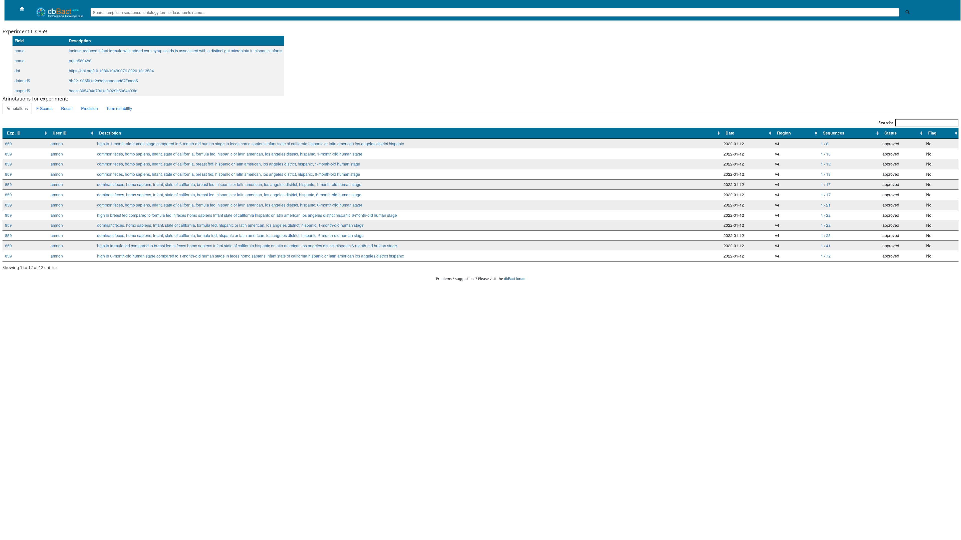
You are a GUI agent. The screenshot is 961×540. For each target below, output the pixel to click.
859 (8, 143)
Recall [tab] (67, 108)
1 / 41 (826, 245)
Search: (885, 123)
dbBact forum (514, 278)
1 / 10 (826, 154)
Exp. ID (14, 133)
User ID (60, 133)
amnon (57, 143)
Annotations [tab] (17, 108)
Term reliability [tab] (119, 108)
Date (730, 133)
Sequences (833, 133)
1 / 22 (826, 215)
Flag (932, 133)
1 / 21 (826, 205)
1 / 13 (826, 164)
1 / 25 (826, 235)
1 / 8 (824, 143)
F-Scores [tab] (44, 108)
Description (110, 133)
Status (890, 133)
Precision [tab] (89, 108)
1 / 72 (826, 256)
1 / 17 (826, 184)
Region (784, 133)
